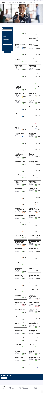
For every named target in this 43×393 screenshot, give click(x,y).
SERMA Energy (4, 36)
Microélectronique (21, 387)
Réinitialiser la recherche (5, 49)
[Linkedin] (2, 389)
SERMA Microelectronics (6, 39)
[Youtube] (4, 389)
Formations (35, 387)
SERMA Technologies (5, 35)
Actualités (35, 388)
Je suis (37, 0)
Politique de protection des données (22, 391)
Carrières (35, 386)
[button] (34, 0)
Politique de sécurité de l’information (31, 391)
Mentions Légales (15, 391)
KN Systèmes (4, 40)
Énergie (20, 386)
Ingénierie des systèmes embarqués (23, 388)
